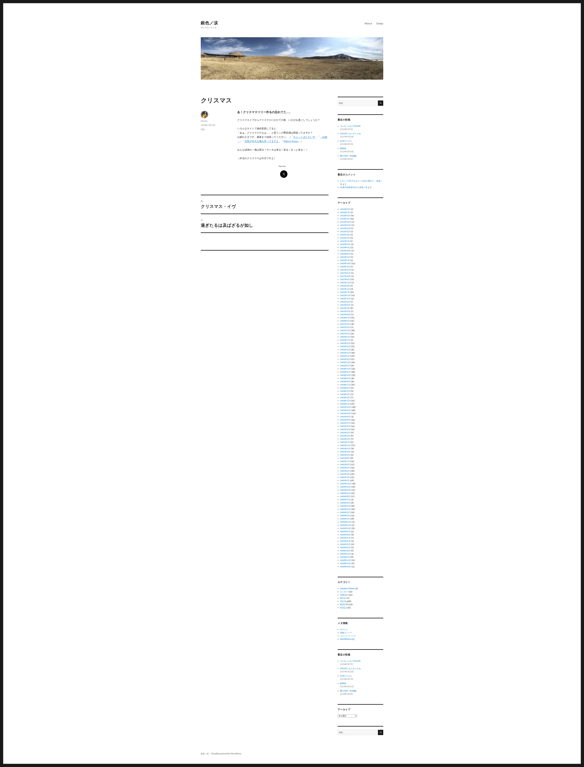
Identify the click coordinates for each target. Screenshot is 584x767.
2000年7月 (345, 499)
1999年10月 (345, 528)
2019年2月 (345, 257)
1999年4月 (345, 547)
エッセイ (344, 591)
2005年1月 (345, 356)
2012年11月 (345, 305)
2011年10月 (345, 314)
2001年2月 (345, 477)
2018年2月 (345, 266)
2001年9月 (345, 455)
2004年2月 (345, 362)
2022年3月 (345, 231)
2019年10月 (345, 250)
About (368, 23)
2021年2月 (345, 238)
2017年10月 (345, 276)
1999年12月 (345, 522)
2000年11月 (345, 487)
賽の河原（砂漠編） (349, 156)
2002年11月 (345, 410)
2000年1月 (345, 518)
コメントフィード (348, 636)
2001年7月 (345, 461)
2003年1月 (345, 404)
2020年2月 (345, 244)
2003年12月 (345, 368)
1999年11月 (345, 525)
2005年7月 (345, 340)
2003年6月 (345, 388)
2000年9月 (345, 493)
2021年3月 (345, 234)
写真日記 (344, 595)
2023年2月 (345, 215)
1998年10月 (345, 566)
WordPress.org (347, 639)
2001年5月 (345, 467)
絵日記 (343, 607)
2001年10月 (345, 451)
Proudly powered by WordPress (226, 753)
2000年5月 (345, 506)
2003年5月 (345, 391)
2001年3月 (345, 474)
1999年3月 (345, 550)
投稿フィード (346, 632)
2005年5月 (345, 343)
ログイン (344, 629)
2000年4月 (345, 509)
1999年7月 (345, 538)
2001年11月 (345, 448)
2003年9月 (345, 378)
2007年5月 (345, 324)
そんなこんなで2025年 (350, 126)
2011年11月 (345, 311)
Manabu (204, 121)
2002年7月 (345, 423)
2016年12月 (345, 282)
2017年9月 (345, 279)
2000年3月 (345, 512)
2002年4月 (345, 432)
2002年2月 (345, 439)
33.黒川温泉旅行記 (348, 187)
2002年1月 (345, 442)
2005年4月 (345, 346)
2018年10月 (345, 263)
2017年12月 (345, 270)
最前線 (343, 148)
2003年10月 (345, 375)
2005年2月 (345, 353)
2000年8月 (345, 496)
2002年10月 (345, 413)
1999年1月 (345, 557)
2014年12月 (345, 295)
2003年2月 (345, 400)
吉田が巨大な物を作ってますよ (262, 141)
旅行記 (343, 598)
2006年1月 (345, 337)
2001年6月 (345, 464)
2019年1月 (345, 260)
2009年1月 (345, 317)
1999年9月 (345, 531)
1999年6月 (345, 541)
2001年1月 (344, 480)
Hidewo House (290, 141)
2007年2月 (345, 330)
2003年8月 (345, 381)
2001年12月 (345, 445)
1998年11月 (345, 563)
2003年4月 (345, 394)
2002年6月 (345, 426)
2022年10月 (345, 225)
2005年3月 (345, 349)
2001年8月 (345, 458)
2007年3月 (345, 327)
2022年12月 (345, 222)
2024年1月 (345, 212)
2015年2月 (345, 289)
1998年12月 (345, 560)
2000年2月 (345, 515)
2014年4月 (345, 301)
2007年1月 (345, 333)
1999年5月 (345, 544)
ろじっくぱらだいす (304, 137)
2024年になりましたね (350, 133)
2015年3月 (345, 285)
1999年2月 (345, 554)
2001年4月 (345, 471)
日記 (203, 129)
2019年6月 (345, 254)
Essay (379, 23)
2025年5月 (345, 209)
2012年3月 (345, 308)
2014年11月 (345, 298)
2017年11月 (345, 273)
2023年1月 (345, 218)
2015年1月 (344, 292)
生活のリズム (346, 141)
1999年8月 (345, 534)
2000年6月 (345, 503)
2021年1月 (344, 241)
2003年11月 (345, 372)
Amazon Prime (347, 588)
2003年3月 (345, 397)
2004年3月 (345, 359)
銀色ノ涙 (209, 22)
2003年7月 (345, 384)
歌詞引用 (344, 604)
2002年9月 (345, 416)
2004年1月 (345, 365)
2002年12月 (345, 407)
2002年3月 (345, 435)
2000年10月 (345, 490)
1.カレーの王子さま (348, 181)
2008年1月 (345, 321)
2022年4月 (345, 228)
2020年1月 (345, 247)
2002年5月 (345, 429)
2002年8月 (345, 420)
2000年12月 (345, 483)
